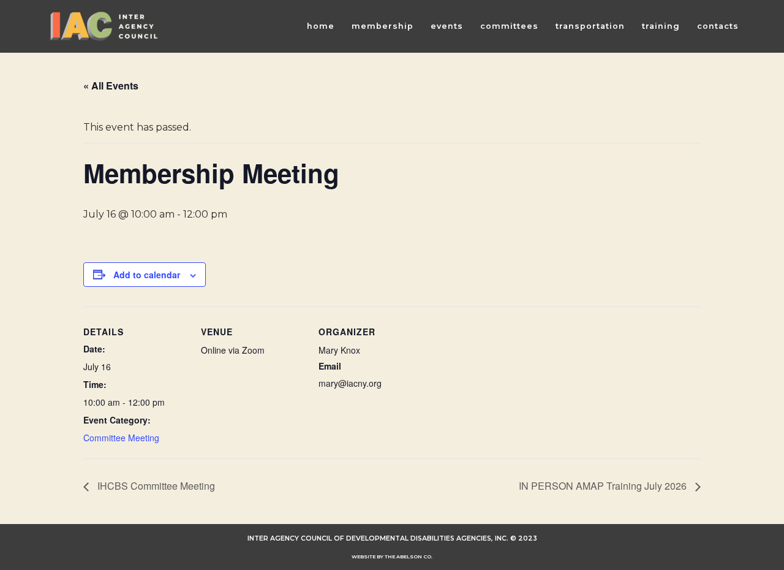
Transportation (590, 26)
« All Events (110, 85)
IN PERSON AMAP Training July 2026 (604, 486)
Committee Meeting (121, 437)
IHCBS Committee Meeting (155, 486)
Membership (382, 26)
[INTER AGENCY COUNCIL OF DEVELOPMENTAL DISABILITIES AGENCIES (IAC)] (104, 26)
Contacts (718, 26)
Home (320, 26)
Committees (509, 26)
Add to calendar (146, 274)
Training (661, 26)
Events (447, 26)
